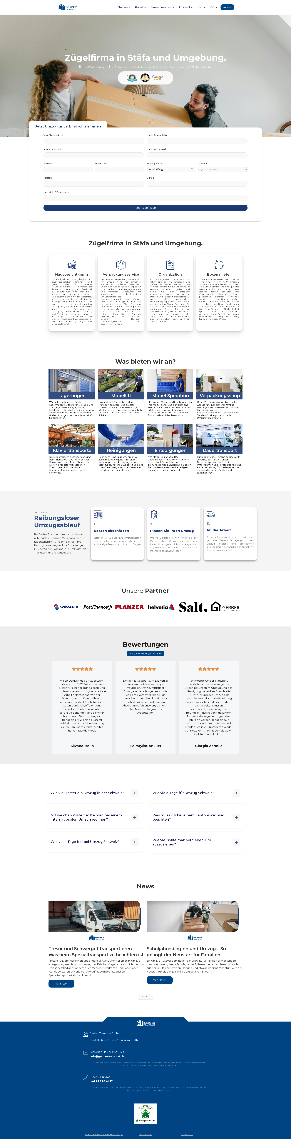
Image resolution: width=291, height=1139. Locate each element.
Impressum (187, 1134)
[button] (140, 7)
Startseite (123, 7)
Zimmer (202, 163)
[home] (67, 7)
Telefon (47, 178)
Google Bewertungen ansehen (145, 653)
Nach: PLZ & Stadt (157, 149)
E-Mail (150, 178)
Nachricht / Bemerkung (56, 192)
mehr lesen (61, 983)
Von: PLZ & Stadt (52, 149)
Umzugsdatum (155, 163)
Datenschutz (145, 1134)
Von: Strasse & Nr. (53, 135)
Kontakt (227, 7)
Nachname (101, 163)
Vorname (48, 163)
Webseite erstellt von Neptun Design (104, 1134)
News (201, 7)
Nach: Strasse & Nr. (157, 135)
